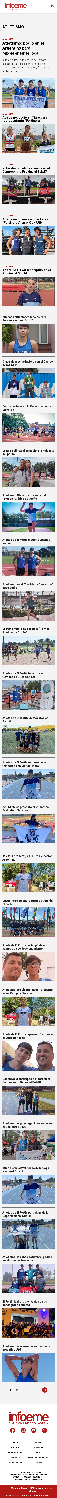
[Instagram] (23, 1431)
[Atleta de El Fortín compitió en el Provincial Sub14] (28, 291)
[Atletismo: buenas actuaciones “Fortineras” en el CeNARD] (28, 240)
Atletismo (7, 39)
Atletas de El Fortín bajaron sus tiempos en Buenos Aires (23, 675)
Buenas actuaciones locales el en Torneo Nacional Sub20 (24, 318)
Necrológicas (15, 1462)
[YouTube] (33, 1431)
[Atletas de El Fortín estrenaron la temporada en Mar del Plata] (28, 784)
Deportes (38, 1443)
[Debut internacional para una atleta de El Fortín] (28, 922)
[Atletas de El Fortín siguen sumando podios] (28, 561)
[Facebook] (12, 1431)
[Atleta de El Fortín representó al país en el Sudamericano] (28, 1056)
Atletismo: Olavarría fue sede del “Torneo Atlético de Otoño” (24, 496)
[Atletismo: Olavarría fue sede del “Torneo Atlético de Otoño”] (28, 517)
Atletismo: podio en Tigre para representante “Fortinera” (24, 118)
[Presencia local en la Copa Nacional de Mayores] (28, 427)
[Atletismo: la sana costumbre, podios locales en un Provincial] (28, 1278)
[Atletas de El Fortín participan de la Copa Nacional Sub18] (28, 1234)
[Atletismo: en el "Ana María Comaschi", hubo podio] (28, 606)
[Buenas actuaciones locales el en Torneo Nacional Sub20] (28, 338)
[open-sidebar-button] (53, 6)
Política (15, 1448)
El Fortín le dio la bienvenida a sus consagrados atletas (24, 1303)
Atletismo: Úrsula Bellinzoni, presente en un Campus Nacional (27, 991)
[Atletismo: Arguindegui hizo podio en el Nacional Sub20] (28, 1145)
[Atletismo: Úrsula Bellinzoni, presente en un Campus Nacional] (28, 1011)
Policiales (39, 1448)
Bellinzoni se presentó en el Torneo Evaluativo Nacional (25, 808)
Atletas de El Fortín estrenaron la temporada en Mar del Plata (24, 764)
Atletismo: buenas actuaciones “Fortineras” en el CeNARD (25, 220)
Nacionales (15, 1457)
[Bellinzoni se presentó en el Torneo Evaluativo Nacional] (28, 828)
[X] (44, 1431)
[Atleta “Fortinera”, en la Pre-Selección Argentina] (28, 877)
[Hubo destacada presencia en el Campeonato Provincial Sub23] (28, 189)
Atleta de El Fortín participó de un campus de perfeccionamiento (24, 947)
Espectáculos (15, 1453)
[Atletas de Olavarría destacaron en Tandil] (28, 739)
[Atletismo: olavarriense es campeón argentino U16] (28, 1367)
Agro (38, 1453)
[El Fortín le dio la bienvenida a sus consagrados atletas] (28, 1323)
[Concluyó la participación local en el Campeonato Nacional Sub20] (28, 1100)
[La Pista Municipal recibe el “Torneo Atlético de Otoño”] (28, 650)
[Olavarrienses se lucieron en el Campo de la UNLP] (28, 383)
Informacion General (38, 1457)
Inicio (15, 1443)
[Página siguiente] (44, 1390)
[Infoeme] (15, 6)
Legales (38, 1462)
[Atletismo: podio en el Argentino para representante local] (28, 93)
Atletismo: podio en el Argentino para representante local (23, 48)
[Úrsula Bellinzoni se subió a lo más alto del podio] (28, 472)
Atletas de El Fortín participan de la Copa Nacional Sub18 (25, 1214)
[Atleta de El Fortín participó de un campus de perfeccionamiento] (28, 966)
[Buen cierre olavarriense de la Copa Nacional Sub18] (28, 1189)
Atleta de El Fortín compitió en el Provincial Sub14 (26, 271)
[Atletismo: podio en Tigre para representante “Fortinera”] (28, 138)
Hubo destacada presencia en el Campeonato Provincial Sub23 (26, 169)
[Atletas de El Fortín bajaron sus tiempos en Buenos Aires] (28, 695)
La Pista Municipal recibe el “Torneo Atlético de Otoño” (26, 630)
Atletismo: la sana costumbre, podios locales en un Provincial (27, 1258)
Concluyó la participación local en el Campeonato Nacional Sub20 (26, 1080)
